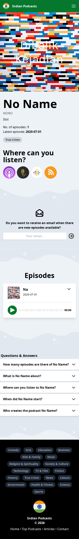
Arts (28, 450)
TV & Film (41, 471)
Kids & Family (31, 457)
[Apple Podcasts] (9, 172)
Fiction (59, 471)
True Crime (12, 139)
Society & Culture (56, 464)
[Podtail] (23, 172)
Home (14, 529)
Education (44, 450)
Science (65, 484)
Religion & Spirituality (23, 464)
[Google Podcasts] (37, 172)
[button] (73, 6)
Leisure (65, 478)
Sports (39, 491)
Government (16, 484)
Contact (63, 529)
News (49, 478)
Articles (49, 529)
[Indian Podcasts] (39, 506)
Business (64, 450)
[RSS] (51, 172)
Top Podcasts (31, 529)
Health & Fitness (42, 484)
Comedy (13, 450)
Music (51, 457)
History (13, 478)
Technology (21, 471)
